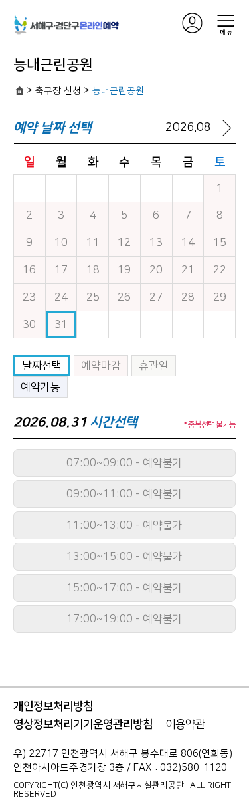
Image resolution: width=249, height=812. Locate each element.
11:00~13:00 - (124, 525)
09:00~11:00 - (124, 494)
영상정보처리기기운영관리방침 (83, 724)
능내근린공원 (118, 91)
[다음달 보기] (226, 128)
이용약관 (185, 724)
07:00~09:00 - (124, 463)
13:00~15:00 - (124, 557)
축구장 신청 (58, 91)
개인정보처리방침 (53, 706)
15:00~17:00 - (124, 588)
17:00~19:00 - (124, 619)
